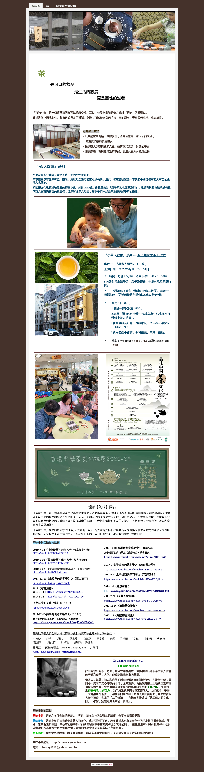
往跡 (48, 6)
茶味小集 (36, 6)
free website (101, 764)
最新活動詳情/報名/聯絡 (66, 6)
